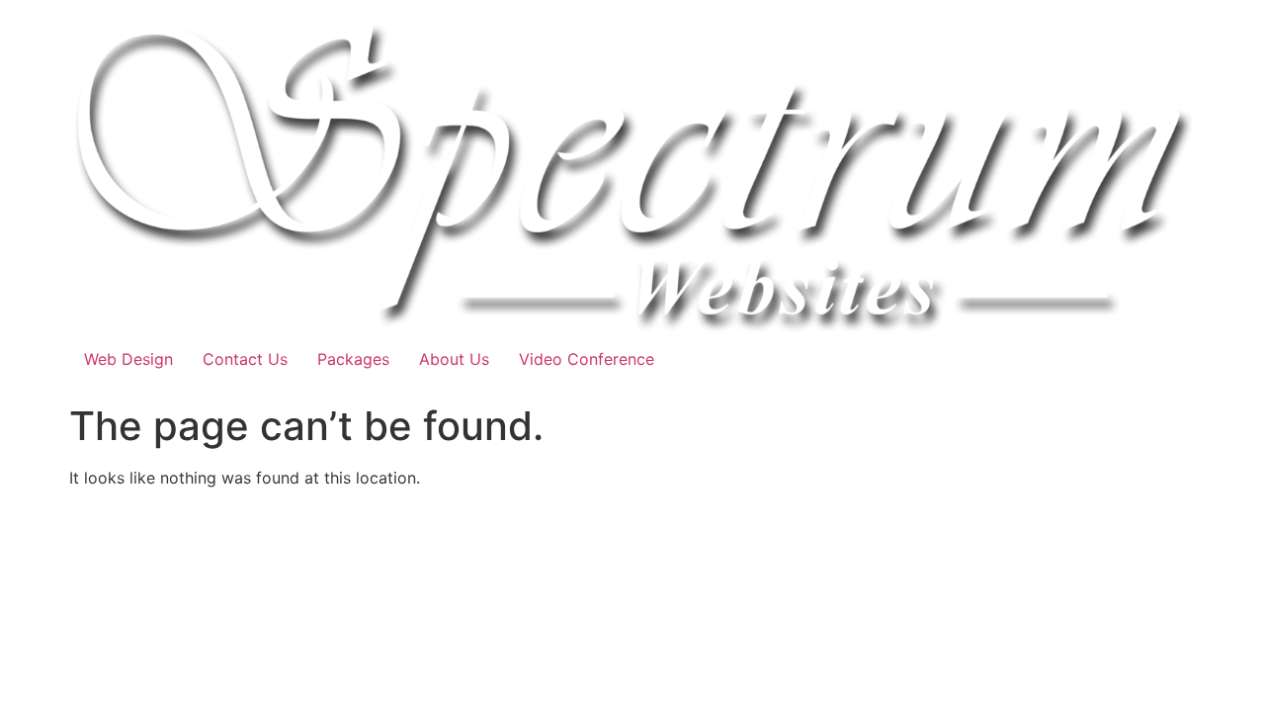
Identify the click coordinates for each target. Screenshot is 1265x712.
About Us (454, 359)
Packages (353, 359)
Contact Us (245, 359)
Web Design (128, 359)
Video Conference (586, 359)
